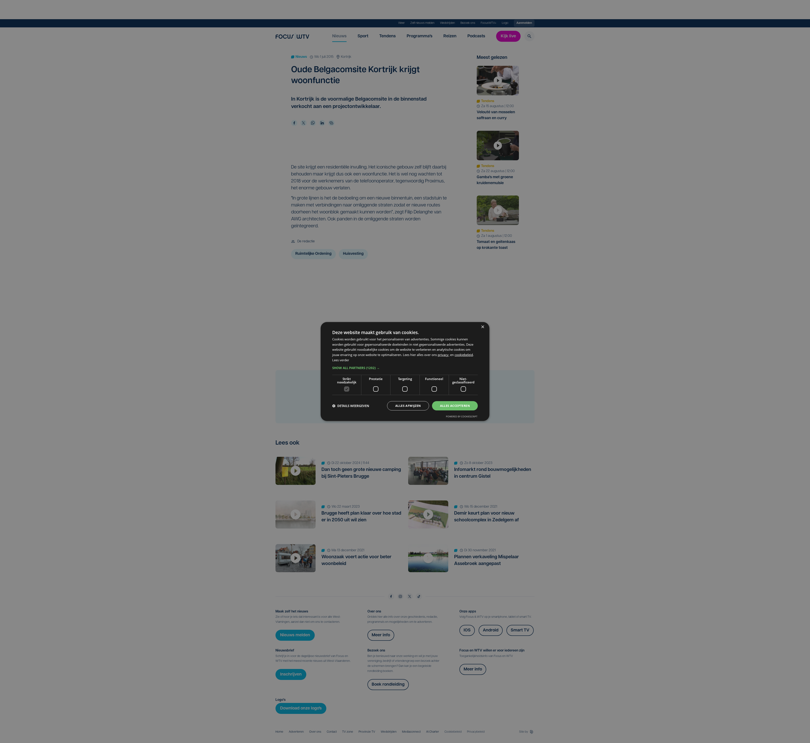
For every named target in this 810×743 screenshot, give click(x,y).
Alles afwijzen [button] (408, 406)
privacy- (443, 355)
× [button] (482, 327)
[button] (405, 368)
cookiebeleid (464, 355)
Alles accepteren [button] (455, 406)
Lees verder (340, 360)
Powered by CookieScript (461, 416)
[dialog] (405, 371)
